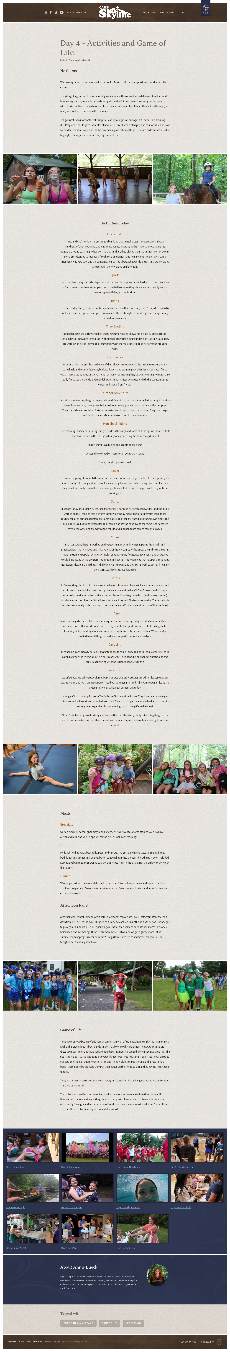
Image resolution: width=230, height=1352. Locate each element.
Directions (24, 1342)
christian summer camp (78, 1323)
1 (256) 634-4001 (188, 1341)
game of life (109, 1323)
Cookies (56, 1342)
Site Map (38, 1342)
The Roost (82, 12)
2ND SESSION (133, 1323)
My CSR (70, 12)
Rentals (12, 1342)
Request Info (150, 12)
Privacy (48, 1342)
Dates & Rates (167, 12)
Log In (180, 12)
